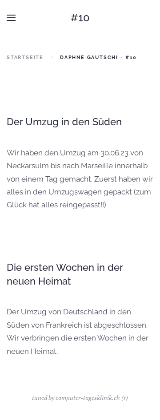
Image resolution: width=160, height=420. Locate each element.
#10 (80, 17)
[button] (11, 18)
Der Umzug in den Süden (64, 121)
